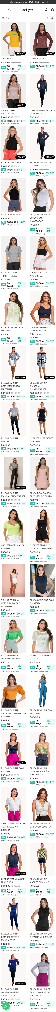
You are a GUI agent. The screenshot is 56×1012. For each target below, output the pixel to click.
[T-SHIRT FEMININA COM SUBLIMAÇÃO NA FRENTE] (13, 580)
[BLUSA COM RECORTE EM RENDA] (13, 308)
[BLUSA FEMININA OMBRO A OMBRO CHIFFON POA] (13, 969)
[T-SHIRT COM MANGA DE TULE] (42, 636)
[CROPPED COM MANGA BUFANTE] (13, 526)
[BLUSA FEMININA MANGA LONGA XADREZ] (13, 473)
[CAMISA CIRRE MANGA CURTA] (13, 91)
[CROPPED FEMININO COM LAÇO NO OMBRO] (42, 526)
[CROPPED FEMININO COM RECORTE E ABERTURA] (42, 308)
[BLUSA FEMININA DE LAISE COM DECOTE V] (42, 804)
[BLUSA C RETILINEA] (13, 195)
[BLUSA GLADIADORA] (13, 143)
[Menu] (3, 9)
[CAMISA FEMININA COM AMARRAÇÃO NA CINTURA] (13, 804)
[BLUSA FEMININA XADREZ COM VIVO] (42, 859)
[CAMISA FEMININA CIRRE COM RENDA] (42, 91)
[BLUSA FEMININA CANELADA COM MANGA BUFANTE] (13, 691)
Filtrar (8, 18)
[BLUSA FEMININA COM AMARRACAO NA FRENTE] (13, 363)
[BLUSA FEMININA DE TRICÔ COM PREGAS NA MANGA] (42, 969)
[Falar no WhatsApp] (6, 1006)
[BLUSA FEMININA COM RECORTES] (42, 691)
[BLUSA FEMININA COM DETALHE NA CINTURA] (42, 914)
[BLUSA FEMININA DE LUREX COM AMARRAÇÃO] (42, 195)
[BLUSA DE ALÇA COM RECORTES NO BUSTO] (42, 473)
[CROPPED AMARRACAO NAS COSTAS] (42, 253)
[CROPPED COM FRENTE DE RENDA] (42, 419)
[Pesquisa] (9, 9)
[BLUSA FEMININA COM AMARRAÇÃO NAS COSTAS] (42, 749)
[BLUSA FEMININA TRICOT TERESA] (13, 253)
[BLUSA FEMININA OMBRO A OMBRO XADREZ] (42, 363)
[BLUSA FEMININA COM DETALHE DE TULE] (42, 143)
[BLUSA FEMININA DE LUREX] (13, 419)
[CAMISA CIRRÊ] (42, 39)
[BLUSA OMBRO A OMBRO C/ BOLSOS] (13, 636)
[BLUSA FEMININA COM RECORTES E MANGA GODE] (13, 914)
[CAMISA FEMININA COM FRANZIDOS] (13, 859)
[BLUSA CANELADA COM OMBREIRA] (42, 580)
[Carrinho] (52, 9)
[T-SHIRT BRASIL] (13, 39)
